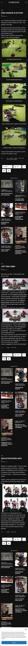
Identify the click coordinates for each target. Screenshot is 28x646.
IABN (2, 10)
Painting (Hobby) (22, 196)
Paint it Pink (21, 158)
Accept (14, 642)
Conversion (18, 212)
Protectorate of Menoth (12, 159)
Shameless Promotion (20, 247)
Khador (11, 158)
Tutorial (17, 214)
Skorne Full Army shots (20, 294)
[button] (26, 629)
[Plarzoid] (14, 2)
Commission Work (19, 195)
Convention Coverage (6, 190)
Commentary (4, 189)
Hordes (3, 246)
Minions (16, 158)
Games (2, 191)
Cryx (8, 158)
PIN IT (15, 48)
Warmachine (10, 191)
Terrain (21, 213)
